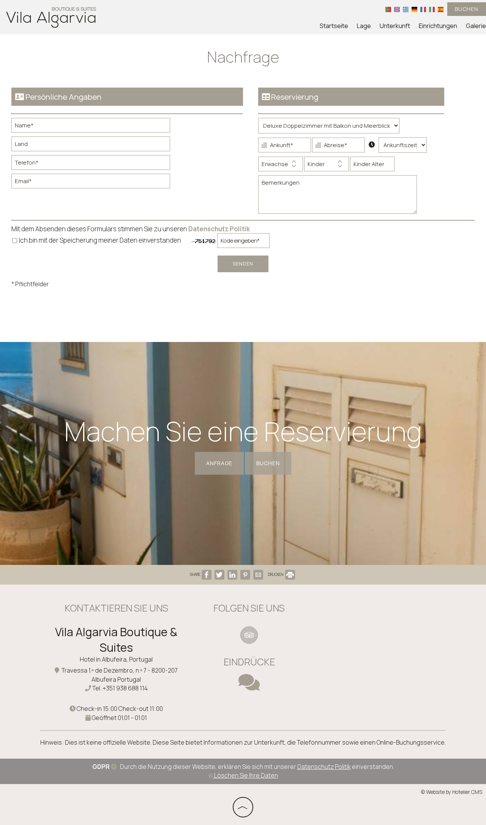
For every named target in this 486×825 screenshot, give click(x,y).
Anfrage (219, 463)
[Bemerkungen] (337, 197)
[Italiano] (432, 9)
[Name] (90, 127)
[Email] (90, 183)
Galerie (476, 26)
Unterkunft (395, 26)
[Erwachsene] (280, 166)
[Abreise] (338, 147)
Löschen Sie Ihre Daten (245, 775)
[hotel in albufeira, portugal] (51, 16)
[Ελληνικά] (406, 9)
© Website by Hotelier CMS (451, 792)
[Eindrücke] (249, 687)
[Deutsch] (414, 9)
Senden (243, 263)
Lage (364, 26)
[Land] (90, 145)
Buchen (466, 9)
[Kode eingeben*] (243, 242)
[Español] (440, 9)
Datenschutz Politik (219, 228)
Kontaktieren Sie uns (116, 608)
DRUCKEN (276, 574)
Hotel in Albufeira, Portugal (116, 659)
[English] (397, 9)
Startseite (334, 26)
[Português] (388, 9)
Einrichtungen (438, 26)
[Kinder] (326, 166)
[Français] (423, 9)
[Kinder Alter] (372, 166)
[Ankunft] (284, 147)
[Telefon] (90, 164)
